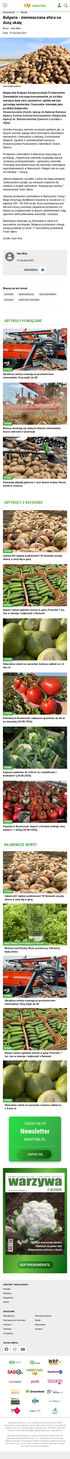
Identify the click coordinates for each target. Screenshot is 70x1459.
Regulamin (8, 1297)
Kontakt (7, 1289)
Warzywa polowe (43, 1316)
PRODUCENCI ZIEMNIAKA (29, 300)
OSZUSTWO (8, 300)
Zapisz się (35, 1154)
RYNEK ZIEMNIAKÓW (48, 294)
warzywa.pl (9, 12)
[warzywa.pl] (35, 5)
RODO (6, 1302)
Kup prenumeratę (35, 1265)
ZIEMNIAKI (8, 294)
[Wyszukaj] (66, 5)
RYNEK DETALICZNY (26, 294)
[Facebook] (43, 270)
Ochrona (7, 1324)
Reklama (7, 1293)
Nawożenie (40, 1324)
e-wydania (8, 1333)
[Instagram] (14, 1349)
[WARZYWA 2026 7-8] (35, 1214)
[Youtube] (23, 1349)
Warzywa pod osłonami (14, 1320)
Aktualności (8, 1316)
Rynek (24, 12)
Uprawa (38, 1329)
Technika (7, 1329)
